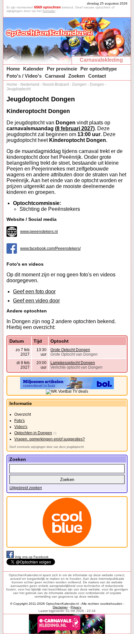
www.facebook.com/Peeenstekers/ (50, 248)
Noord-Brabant (56, 84)
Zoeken (76, 76)
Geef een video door (36, 300)
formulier (49, 11)
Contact (97, 76)
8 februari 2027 (75, 128)
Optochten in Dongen (33, 433)
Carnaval (55, 76)
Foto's (19, 420)
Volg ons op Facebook (31, 557)
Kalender (33, 68)
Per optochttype (98, 68)
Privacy (76, 607)
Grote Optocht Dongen (70, 350)
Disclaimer (60, 607)
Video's (20, 427)
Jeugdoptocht (19, 89)
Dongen (79, 84)
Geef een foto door (34, 291)
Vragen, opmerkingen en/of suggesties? (49, 439)
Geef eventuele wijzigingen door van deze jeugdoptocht (46, 447)
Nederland (29, 84)
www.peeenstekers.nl (39, 231)
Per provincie (62, 68)
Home (13, 68)
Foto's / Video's (24, 76)
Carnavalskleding (101, 60)
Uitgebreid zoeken (25, 488)
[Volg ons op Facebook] (11, 557)
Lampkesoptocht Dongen (72, 363)
